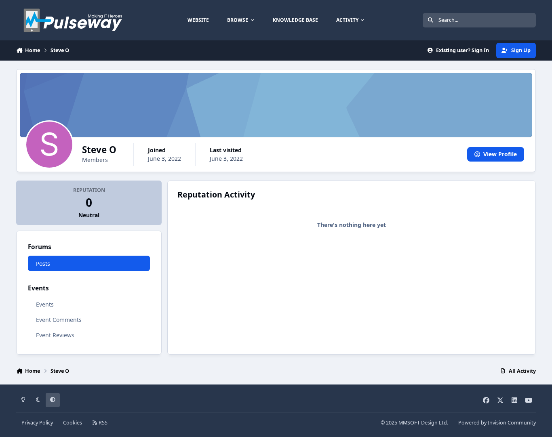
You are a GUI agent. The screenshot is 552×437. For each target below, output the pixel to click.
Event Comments (59, 320)
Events (45, 304)
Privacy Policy (37, 422)
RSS (102, 422)
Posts (43, 263)
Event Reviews (55, 335)
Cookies (72, 422)
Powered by (497, 422)
